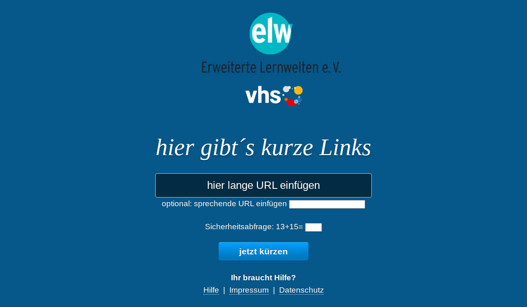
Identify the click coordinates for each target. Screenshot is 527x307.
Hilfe (211, 290)
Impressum (249, 290)
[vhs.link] (263, 72)
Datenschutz (301, 290)
